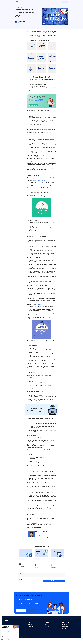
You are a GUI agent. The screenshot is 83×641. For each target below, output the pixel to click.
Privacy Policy (66, 639)
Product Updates (65, 628)
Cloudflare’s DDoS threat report (39, 180)
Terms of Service (71, 639)
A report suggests (32, 386)
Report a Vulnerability (77, 639)
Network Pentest (30, 630)
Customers (59, 1)
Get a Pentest (30, 610)
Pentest (54, 1)
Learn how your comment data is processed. (40, 584)
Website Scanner (65, 626)
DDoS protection (32, 489)
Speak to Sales (65, 1)
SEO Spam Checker (65, 630)
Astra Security (34, 523)
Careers (46, 628)
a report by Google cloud (39, 218)
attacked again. (41, 304)
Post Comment (53, 580)
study (38, 393)
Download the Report (33, 105)
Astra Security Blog (65, 622)
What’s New (47, 622)
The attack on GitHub (31, 238)
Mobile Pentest (30, 626)
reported (45, 143)
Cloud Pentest (29, 628)
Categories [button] (50, 1)
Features (29, 622)
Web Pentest (29, 624)
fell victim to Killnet (43, 371)
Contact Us (47, 630)
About (46, 624)
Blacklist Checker (65, 624)
